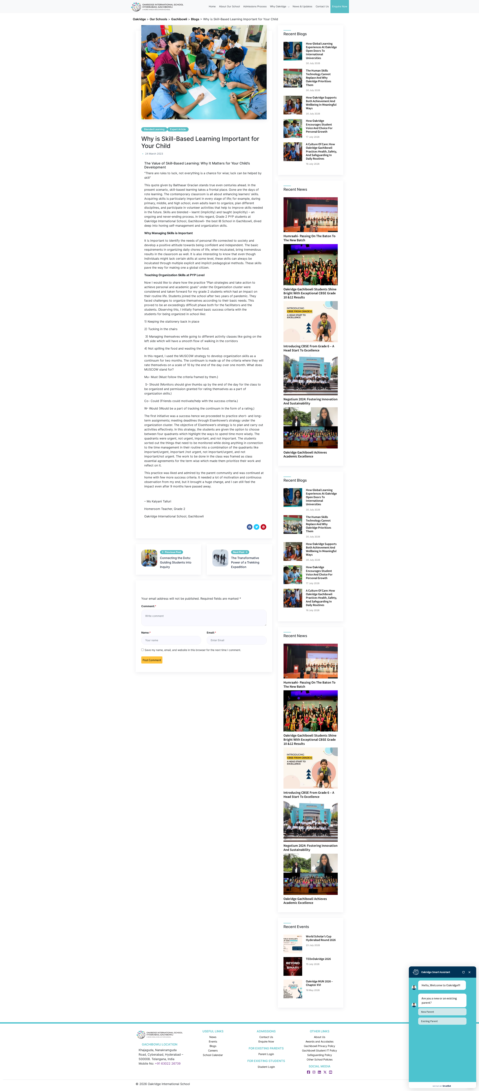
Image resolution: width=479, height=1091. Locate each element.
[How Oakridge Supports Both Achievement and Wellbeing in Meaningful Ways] (292, 105)
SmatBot (447, 1085)
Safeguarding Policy (319, 1055)
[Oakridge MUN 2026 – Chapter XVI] (292, 989)
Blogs (213, 1046)
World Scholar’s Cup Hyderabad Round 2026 (321, 938)
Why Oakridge (278, 6)
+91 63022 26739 (168, 1063)
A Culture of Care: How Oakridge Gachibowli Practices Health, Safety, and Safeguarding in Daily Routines (321, 151)
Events (213, 1041)
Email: (211, 632)
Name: (146, 632)
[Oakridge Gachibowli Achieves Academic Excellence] (310, 427)
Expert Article (178, 129)
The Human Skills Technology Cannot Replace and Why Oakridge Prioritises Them (318, 78)
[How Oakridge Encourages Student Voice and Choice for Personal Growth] (292, 128)
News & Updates (302, 6)
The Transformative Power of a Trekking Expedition (245, 562)
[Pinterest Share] (263, 527)
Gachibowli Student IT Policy (319, 1050)
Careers (213, 1050)
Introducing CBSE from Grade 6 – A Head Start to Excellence (308, 348)
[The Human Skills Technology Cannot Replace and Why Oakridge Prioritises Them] (292, 78)
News (212, 1037)
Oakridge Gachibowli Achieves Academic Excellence (305, 454)
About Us (319, 1037)
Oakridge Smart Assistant (435, 972)
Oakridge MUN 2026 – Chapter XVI (319, 983)
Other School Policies (319, 1059)
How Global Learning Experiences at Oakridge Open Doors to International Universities (321, 51)
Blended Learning (154, 129)
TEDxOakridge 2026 (318, 959)
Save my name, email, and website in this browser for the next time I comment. (193, 650)
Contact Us (322, 6)
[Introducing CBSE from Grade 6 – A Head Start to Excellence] (310, 321)
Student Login (266, 1066)
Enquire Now (339, 6)
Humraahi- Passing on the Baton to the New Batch (309, 238)
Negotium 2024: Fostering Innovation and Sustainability (310, 401)
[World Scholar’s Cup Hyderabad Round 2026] (292, 944)
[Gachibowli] (159, 1034)
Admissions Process (255, 6)
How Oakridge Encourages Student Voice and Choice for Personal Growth (319, 126)
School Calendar (213, 1055)
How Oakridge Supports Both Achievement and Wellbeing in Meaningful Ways (321, 103)
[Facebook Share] (249, 527)
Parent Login (266, 1054)
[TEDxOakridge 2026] (292, 966)
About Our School (229, 6)
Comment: (148, 606)
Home (212, 6)
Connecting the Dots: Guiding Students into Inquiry (175, 562)
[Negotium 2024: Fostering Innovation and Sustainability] (310, 374)
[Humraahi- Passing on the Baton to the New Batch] (314, 214)
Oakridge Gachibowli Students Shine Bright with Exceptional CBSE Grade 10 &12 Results (309, 293)
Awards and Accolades (319, 1041)
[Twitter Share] (256, 527)
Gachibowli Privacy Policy (319, 1046)
